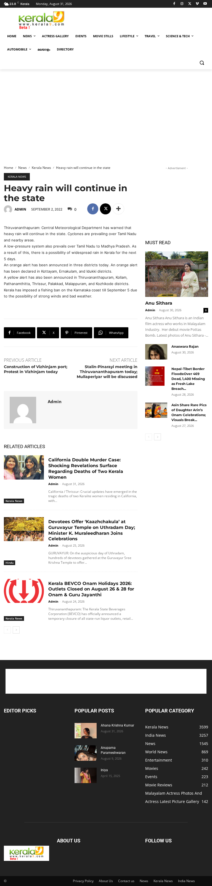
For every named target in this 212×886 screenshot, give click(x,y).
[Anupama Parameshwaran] (86, 753)
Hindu (10, 563)
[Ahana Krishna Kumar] (86, 730)
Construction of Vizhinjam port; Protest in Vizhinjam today (35, 369)
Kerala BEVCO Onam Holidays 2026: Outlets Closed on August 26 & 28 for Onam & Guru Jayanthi (91, 589)
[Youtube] (205, 4)
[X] (190, 4)
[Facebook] (174, 4)
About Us (106, 881)
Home (8, 167)
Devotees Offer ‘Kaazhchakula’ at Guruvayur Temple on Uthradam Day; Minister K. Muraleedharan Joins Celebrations (91, 530)
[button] (201, 62)
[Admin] (9, 209)
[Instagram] (182, 4)
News (22, 167)
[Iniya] (86, 775)
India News (186, 881)
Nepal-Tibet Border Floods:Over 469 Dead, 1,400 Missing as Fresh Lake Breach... (188, 379)
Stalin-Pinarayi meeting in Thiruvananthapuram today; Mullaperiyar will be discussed (107, 371)
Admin (20, 209)
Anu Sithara (158, 303)
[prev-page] (7, 630)
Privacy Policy (83, 881)
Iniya (104, 770)
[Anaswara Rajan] (156, 352)
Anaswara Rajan (184, 346)
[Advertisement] (143, 19)
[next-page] (16, 630)
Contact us (126, 881)
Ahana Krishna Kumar (117, 725)
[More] (118, 208)
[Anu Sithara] (176, 274)
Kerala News (41, 167)
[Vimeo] (197, 4)
